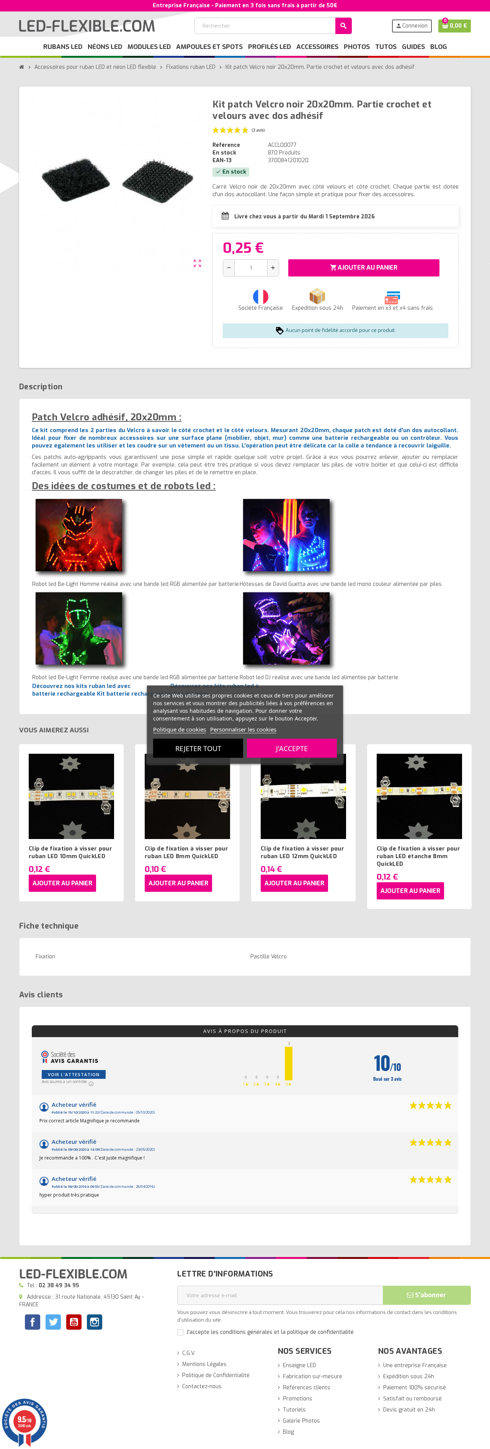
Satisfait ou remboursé (412, 1398)
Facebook (32, 1322)
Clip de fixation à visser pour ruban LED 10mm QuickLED (70, 852)
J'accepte (292, 748)
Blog (288, 1432)
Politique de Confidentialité (216, 1375)
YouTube (74, 1323)
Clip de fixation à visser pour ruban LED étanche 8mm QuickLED (418, 856)
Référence (226, 145)
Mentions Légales (204, 1364)
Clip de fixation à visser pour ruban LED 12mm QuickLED (302, 852)
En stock (224, 152)
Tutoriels (294, 1409)
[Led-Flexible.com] (87, 25)
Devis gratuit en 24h (409, 1409)
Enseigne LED (299, 1365)
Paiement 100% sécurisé (414, 1387)
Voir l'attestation (74, 1074)
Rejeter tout (198, 748)
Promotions (297, 1398)
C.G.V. (188, 1353)
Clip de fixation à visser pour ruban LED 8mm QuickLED (186, 852)
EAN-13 (222, 160)
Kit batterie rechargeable (133, 694)
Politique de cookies (179, 729)
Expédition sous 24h (408, 1376)
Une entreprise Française (415, 1365)
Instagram (94, 1323)
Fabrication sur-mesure (312, 1376)
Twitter (53, 1323)
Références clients (306, 1387)
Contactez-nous (202, 1386)
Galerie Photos (301, 1421)
